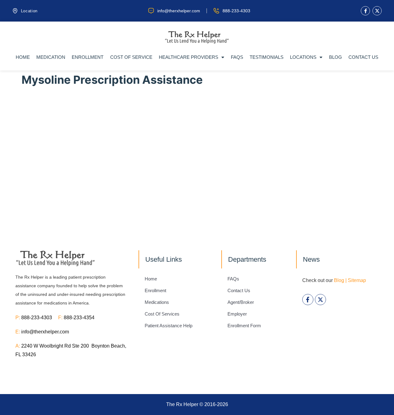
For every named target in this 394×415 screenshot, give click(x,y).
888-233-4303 (39, 317)
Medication (50, 57)
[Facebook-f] (365, 10)
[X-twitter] (377, 10)
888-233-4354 (79, 317)
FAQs (237, 57)
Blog (335, 57)
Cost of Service (131, 57)
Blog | (340, 280)
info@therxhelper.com (45, 331)
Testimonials (266, 57)
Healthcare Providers (188, 57)
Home (23, 57)
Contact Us (363, 57)
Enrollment (87, 57)
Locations (303, 57)
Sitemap (357, 280)
